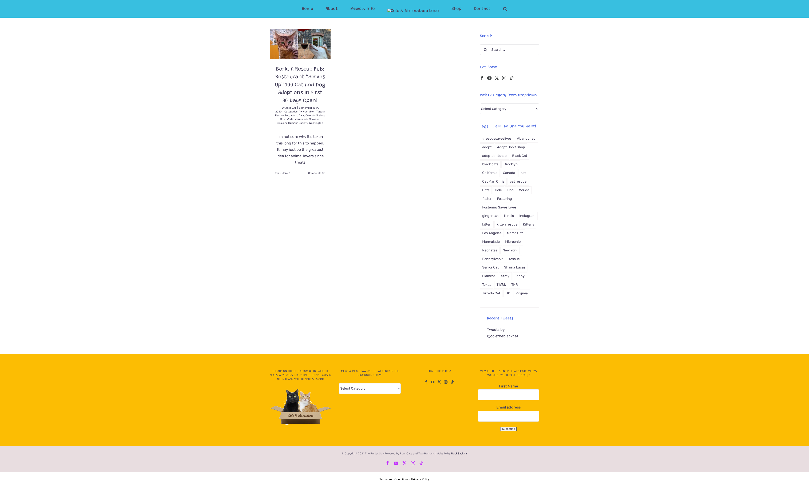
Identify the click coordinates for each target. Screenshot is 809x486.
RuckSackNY (459, 453)
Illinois (509, 216)
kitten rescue (507, 224)
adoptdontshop (494, 156)
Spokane (314, 119)
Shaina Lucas (514, 267)
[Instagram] (504, 78)
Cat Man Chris (493, 181)
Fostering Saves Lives (499, 207)
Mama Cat (515, 233)
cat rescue (518, 181)
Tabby (520, 276)
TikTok (501, 285)
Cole (308, 115)
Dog (510, 190)
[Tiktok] (511, 78)
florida (524, 190)
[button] (488, 9)
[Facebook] (482, 78)
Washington (316, 123)
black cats (490, 164)
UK (508, 293)
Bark (301, 115)
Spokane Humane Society (292, 123)
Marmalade (301, 119)
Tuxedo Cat (491, 293)
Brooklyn (511, 164)
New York (510, 250)
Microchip (513, 242)
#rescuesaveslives (497, 138)
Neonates (489, 250)
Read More (281, 173)
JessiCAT (290, 107)
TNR (514, 285)
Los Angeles (491, 233)
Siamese (489, 276)
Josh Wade (286, 119)
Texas (486, 285)
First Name (508, 386)
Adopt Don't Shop (511, 147)
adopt (294, 115)
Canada (509, 173)
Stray (505, 276)
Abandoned (526, 138)
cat (523, 173)
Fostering (504, 199)
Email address (508, 407)
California (489, 173)
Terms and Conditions (394, 479)
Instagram (527, 216)
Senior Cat (490, 267)
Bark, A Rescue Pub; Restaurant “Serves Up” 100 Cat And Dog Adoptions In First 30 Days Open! (300, 85)
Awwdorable (306, 111)
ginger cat (490, 216)
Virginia (522, 293)
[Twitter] (497, 78)
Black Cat (519, 156)
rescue (514, 259)
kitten (486, 224)
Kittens (528, 224)
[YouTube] (489, 78)
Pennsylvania (493, 259)
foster (487, 199)
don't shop (318, 115)
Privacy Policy (420, 479)
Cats (485, 190)
